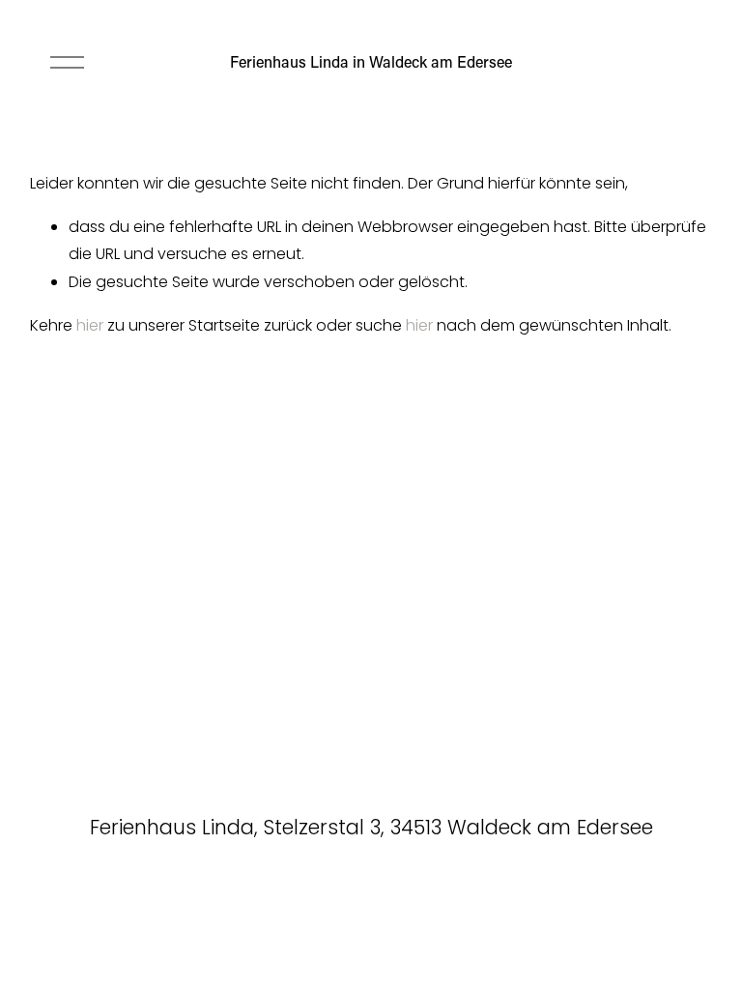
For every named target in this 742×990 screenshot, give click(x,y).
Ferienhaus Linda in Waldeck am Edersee (371, 61)
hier (89, 325)
